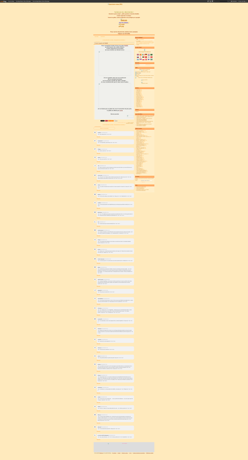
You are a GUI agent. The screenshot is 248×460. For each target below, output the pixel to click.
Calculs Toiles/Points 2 (140, 188)
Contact (137, 44)
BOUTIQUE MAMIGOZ (140, 144)
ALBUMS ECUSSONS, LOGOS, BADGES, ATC (144, 116)
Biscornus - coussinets (140, 147)
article (137, 167)
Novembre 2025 (139, 97)
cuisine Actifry (138, 164)
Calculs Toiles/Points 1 (140, 187)
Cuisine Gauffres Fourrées (141, 170)
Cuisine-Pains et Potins (140, 132)
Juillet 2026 (138, 90)
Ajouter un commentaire (104, 128)
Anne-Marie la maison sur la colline (142, 189)
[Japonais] (141, 57)
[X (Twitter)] (210, 1)
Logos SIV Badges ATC (140, 148)
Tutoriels (137, 149)
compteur (137, 111)
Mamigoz (101, 453)
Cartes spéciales (139, 155)
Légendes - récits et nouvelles (141, 153)
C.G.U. (130, 453)
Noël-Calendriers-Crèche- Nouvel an (142, 136)
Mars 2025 (138, 105)
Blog (137, 39)
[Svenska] (151, 59)
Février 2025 (138, 106)
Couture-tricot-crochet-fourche (141, 143)
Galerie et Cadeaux (131, 122)
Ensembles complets (140, 151)
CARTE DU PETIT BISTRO (141, 117)
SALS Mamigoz (139, 131)
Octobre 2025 (138, 98)
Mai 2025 (138, 103)
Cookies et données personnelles (139, 453)
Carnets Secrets (139, 160)
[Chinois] (146, 57)
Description (138, 41)
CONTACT (103, 36)
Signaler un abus (125, 453)
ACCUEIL (96, 36)
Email (136, 180)
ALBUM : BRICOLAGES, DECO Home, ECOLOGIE (145, 115)
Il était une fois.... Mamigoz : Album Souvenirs (144, 118)
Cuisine (137, 133)
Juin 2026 (138, 91)
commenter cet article (129, 123)
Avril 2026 (138, 93)
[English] (138, 55)
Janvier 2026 (138, 96)
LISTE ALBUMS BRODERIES (141, 120)
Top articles (114, 453)
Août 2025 (138, 100)
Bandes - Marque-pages (140, 140)
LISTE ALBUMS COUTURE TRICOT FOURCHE (144, 121)
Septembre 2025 (139, 99)
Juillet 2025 (138, 101)
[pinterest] (212, 1)
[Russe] (138, 57)
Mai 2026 (138, 92)
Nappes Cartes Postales (140, 145)
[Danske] (146, 59)
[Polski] (143, 59)
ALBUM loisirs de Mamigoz (141, 172)
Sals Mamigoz (138, 165)
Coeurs (137, 137)
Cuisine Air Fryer (139, 158)
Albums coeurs (139, 166)
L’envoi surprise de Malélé (101, 43)
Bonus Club (138, 154)
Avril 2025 (138, 104)
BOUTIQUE (138, 173)
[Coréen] (149, 57)
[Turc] (151, 57)
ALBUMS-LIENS (139, 157)
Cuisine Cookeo (139, 142)
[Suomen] (149, 59)
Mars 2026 (138, 94)
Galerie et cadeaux (139, 159)
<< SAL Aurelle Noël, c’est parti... (108, 39)
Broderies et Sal (139, 134)
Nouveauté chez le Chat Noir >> (119, 39)
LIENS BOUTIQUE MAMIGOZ (141, 119)
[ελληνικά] (138, 59)
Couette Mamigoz (139, 152)
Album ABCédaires (139, 169)
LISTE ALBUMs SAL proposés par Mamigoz (144, 124)
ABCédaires (138, 156)
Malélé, (126, 45)
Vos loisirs (138, 150)
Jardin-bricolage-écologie (140, 135)
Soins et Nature (139, 163)
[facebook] (208, 1)
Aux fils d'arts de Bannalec (141, 190)
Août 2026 (138, 89)
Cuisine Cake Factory (140, 162)
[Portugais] (143, 57)
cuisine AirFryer (139, 168)
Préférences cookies (149, 453)
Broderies (138, 146)
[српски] (141, 59)
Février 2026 (138, 95)
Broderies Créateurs (139, 139)
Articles (137, 138)
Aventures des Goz (139, 141)
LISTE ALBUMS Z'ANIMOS (141, 125)
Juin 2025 (138, 102)
